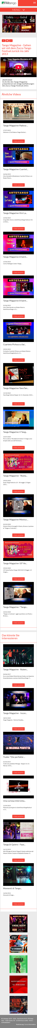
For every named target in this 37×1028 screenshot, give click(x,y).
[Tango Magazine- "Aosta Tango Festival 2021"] (18, 462)
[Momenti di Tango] (18, 874)
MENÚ (16, 9)
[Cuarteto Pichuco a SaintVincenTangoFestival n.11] (18, 330)
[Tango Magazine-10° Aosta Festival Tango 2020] (18, 549)
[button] (18, 111)
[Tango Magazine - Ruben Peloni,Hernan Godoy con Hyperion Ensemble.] (18, 655)
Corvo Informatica (30, 1024)
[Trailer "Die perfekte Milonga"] (18, 743)
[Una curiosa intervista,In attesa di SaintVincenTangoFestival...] (18, 787)
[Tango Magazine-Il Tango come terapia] (18, 418)
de (34, 3)
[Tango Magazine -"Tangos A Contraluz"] (18, 593)
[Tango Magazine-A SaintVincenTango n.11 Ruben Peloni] (18, 287)
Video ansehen (18, 141)
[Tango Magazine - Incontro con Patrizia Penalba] (18, 699)
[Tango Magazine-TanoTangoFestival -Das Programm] (18, 374)
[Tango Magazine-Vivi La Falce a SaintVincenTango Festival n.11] (18, 199)
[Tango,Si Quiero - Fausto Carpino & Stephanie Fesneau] (18, 830)
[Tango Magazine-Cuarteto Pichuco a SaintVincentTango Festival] (18, 155)
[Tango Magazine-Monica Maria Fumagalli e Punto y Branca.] (18, 505)
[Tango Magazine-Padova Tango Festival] (18, 111)
